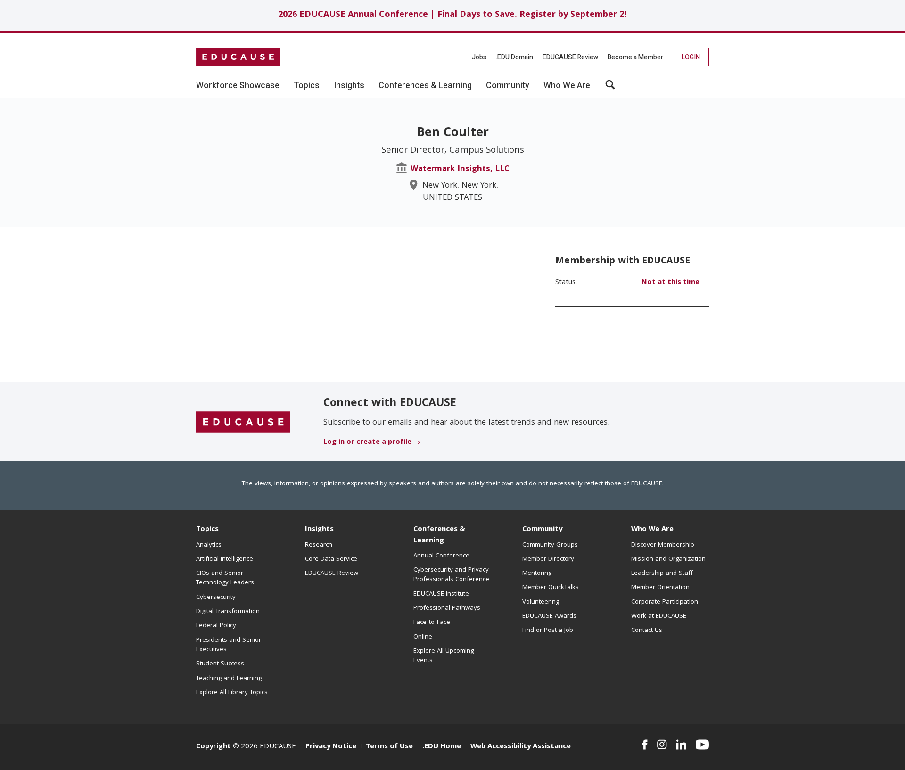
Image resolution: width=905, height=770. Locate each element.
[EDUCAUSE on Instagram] (662, 744)
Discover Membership (662, 545)
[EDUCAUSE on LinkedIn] (681, 744)
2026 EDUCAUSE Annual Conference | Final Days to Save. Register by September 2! (452, 15)
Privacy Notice (330, 747)
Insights (319, 530)
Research (318, 545)
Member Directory (548, 559)
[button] (610, 88)
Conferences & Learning (439, 535)
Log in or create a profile (367, 442)
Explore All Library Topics (232, 693)
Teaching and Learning (229, 678)
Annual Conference (441, 556)
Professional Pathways (446, 608)
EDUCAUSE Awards (549, 616)
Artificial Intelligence (224, 559)
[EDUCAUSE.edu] (238, 57)
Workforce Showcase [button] (238, 86)
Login (691, 57)
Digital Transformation (228, 611)
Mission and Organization (668, 559)
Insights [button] (349, 86)
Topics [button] (307, 86)
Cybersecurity (216, 597)
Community (542, 530)
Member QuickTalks (550, 587)
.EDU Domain (514, 57)
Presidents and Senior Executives (228, 645)
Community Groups (550, 545)
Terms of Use (389, 747)
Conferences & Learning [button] (425, 86)
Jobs (479, 57)
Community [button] (507, 86)
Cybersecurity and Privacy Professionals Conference (451, 575)
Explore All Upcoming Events (443, 656)
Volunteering (540, 602)
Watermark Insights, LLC (460, 169)
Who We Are (652, 530)
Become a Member (635, 57)
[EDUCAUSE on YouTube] (702, 744)
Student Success (220, 664)
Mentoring (536, 573)
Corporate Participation (664, 602)
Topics (207, 530)
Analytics (209, 545)
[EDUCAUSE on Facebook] (644, 744)
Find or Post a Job (547, 630)
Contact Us (646, 630)
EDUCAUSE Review (570, 57)
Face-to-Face (431, 622)
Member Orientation (660, 587)
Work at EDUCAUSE (658, 616)
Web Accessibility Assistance (520, 747)
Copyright (213, 747)
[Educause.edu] (243, 422)
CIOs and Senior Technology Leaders (225, 578)
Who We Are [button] (566, 86)
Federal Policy (216, 626)
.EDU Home (441, 747)
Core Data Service (331, 559)
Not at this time (670, 283)
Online (422, 637)
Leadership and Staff (662, 573)
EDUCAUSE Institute (441, 594)
